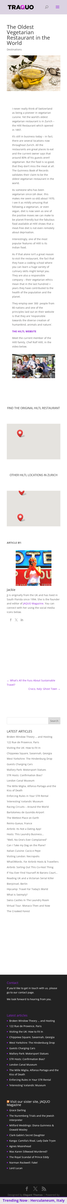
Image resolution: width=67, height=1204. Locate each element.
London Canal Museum (20, 780)
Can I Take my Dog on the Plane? (26, 845)
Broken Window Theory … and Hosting (29, 736)
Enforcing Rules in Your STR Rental (27, 796)
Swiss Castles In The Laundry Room (28, 900)
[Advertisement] (29, 941)
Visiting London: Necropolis (23, 856)
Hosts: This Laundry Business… (25, 834)
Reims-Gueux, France (19, 823)
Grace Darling (17, 1110)
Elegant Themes (33, 1195)
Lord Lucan (16, 1168)
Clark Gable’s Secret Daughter (27, 1135)
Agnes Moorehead (20, 1146)
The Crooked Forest (18, 911)
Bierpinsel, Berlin (17, 883)
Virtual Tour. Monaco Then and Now (28, 905)
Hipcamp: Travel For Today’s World (27, 889)
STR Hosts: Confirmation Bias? (24, 775)
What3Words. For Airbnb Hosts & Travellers (33, 861)
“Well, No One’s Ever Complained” (27, 839)
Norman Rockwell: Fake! (23, 1162)
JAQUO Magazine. (33, 603)
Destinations (14, 49)
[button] (21, 433)
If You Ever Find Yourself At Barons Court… (32, 872)
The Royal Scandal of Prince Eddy (29, 1157)
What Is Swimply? (17, 894)
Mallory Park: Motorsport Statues (26, 769)
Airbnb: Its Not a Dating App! (24, 829)
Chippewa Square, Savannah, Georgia (29, 753)
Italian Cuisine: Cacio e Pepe (24, 850)
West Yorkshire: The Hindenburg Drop (29, 758)
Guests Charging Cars (20, 764)
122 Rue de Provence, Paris (23, 742)
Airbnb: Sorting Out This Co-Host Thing (30, 867)
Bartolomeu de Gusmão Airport (25, 812)
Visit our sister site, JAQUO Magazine (28, 1103)
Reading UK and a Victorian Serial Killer (30, 878)
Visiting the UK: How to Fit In (24, 747)
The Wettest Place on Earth (23, 817)
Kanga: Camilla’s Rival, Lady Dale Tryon (32, 1140)
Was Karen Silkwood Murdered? (28, 1151)
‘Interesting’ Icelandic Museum (25, 801)
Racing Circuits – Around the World (28, 806)
